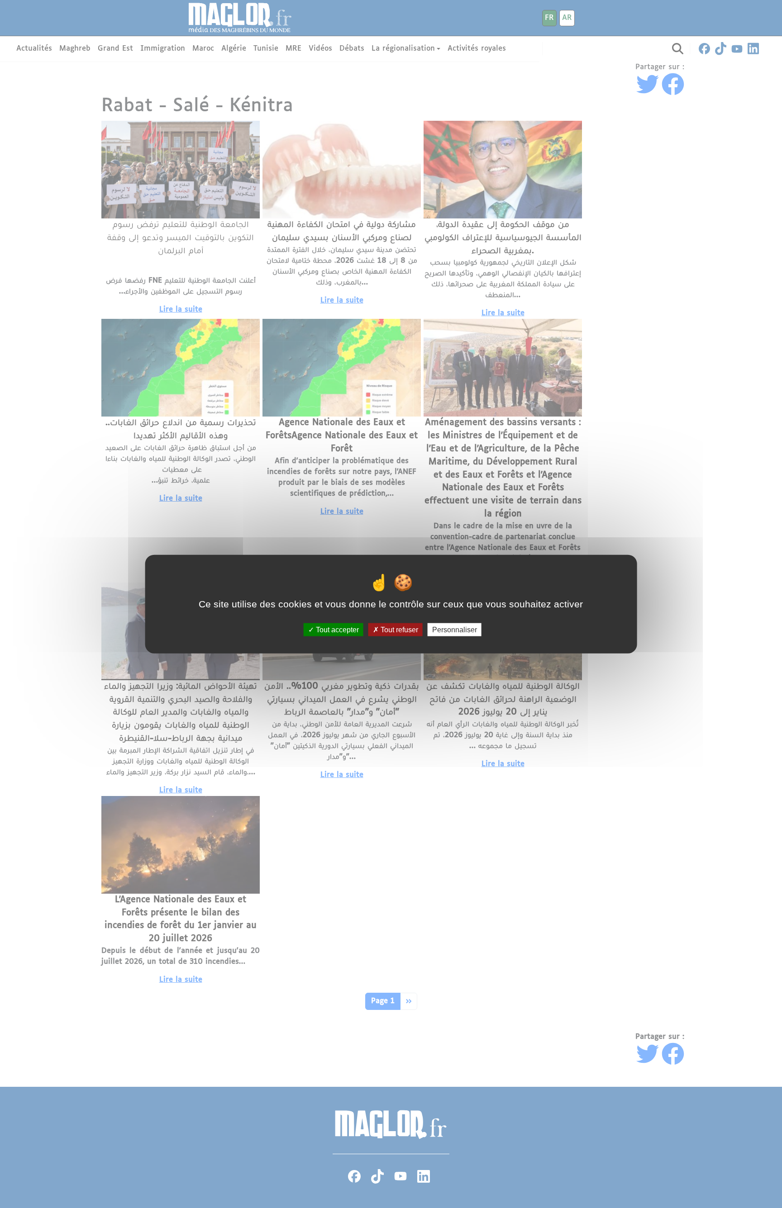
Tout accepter (336, 630)
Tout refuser (398, 630)
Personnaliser (454, 630)
